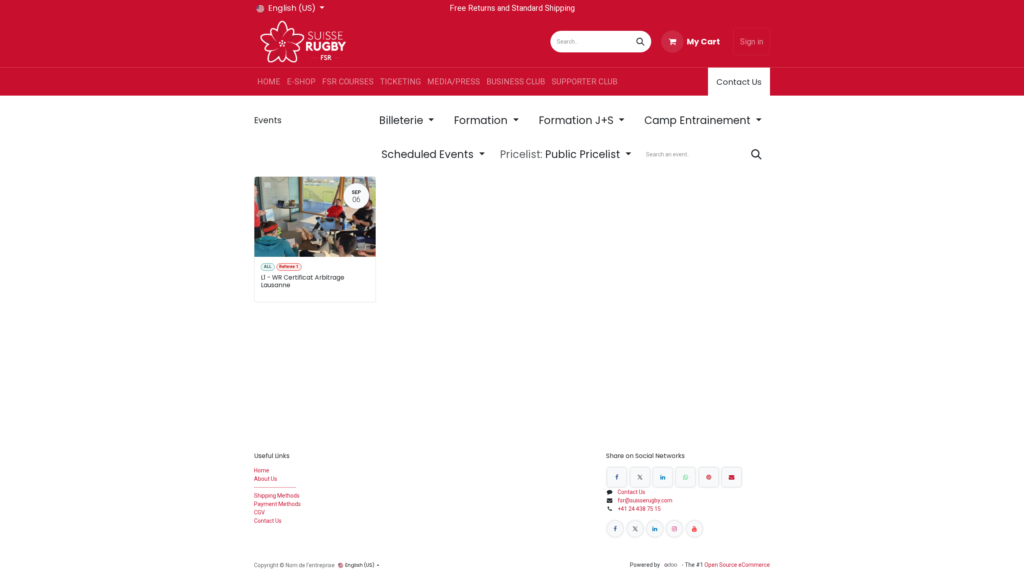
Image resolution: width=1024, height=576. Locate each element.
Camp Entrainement (698, 120)
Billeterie (402, 120)
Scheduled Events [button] (429, 154)
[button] (565, 154)
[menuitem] (269, 81)
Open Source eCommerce (737, 565)
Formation (482, 120)
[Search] (640, 41)
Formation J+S (577, 120)
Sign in (751, 41)
